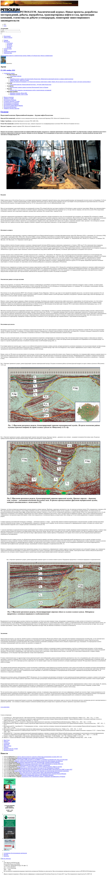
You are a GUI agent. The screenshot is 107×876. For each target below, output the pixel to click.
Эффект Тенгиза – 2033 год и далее (19, 80)
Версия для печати (9, 97)
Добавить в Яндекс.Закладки (11, 108)
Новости (6, 741)
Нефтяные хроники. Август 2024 (19, 94)
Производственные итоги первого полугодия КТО (30, 758)
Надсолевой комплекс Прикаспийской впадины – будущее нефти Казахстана (30, 84)
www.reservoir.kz (5, 707)
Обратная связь (8, 53)
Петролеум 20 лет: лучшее (11, 748)
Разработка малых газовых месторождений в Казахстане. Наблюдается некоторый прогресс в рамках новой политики (41, 79)
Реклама (9, 47)
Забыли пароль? (8, 37)
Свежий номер (8, 48)
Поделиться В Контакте (10, 107)
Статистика (7, 743)
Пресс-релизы (7, 745)
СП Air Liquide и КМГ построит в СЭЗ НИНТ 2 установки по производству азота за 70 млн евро (42, 759)
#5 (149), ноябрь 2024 (8, 70)
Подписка (9, 46)
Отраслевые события (15, 76)
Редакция (9, 44)
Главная (6, 40)
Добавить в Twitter (9, 98)
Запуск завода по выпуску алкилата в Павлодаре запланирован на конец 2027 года (40, 756)
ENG (5, 25)
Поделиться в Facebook (10, 100)
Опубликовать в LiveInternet (11, 102)
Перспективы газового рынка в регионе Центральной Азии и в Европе (29, 87)
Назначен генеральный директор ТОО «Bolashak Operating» (38, 775)
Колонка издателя (8, 750)
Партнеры (6, 744)
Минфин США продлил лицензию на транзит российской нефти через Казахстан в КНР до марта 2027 (44, 769)
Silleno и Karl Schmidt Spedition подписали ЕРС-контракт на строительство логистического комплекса (41, 771)
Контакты (6, 856)
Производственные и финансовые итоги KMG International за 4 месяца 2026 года (41, 763)
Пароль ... (3, 31)
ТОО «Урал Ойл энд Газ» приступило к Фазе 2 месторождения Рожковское (39, 772)
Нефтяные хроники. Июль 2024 (18, 93)
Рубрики (6, 747)
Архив (5, 50)
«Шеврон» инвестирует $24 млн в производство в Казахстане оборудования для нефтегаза (38, 761)
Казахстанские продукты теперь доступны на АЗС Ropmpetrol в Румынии (39, 768)
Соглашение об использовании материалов (15, 853)
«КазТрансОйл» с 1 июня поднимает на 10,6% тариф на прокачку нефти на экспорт (39, 766)
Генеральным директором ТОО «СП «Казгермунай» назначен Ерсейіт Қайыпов (38, 762)
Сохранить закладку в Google (12, 101)
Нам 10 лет (7, 740)
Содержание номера (9, 73)
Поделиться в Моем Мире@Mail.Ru (13, 105)
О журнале (10, 43)
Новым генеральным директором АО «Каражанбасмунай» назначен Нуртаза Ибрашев (43, 773)
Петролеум (7, 41)
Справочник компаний (10, 51)
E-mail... (3, 30)
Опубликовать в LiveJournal (11, 104)
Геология (4, 112)
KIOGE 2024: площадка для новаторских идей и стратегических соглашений (30, 90)
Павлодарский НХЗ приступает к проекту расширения (35, 765)
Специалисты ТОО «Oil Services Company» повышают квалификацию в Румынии (43, 776)
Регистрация (7, 36)
